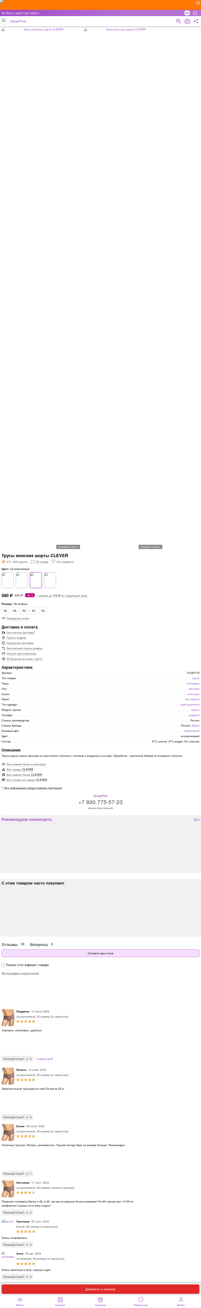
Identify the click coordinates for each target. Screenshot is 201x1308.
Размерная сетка (18, 618)
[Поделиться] (196, 21)
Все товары (20, 769)
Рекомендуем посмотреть (27, 819)
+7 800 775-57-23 (100, 802)
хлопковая (192, 683)
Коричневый (191, 731)
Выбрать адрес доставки (20, 13)
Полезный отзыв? (17, 1059)
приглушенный (189, 704)
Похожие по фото (68, 546)
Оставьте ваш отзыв (100, 953)
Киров (195, 725)
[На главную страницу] (5, 21)
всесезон (193, 694)
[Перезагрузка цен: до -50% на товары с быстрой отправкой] (100, 5)
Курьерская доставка (20, 643)
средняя (194, 715)
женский (194, 689)
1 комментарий (44, 1059)
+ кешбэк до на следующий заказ (62, 595)
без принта (192, 699)
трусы (195, 678)
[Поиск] (179, 21)
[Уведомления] (196, 13)
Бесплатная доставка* (21, 632)
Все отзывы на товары (27, 780)
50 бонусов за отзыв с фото (24, 659)
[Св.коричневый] (36, 580)
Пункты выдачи (16, 637)
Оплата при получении (21, 653)
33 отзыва (42, 562)
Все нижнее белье (24, 775)
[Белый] (8, 580)
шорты (195, 710)
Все (196, 820)
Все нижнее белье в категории (26, 764)
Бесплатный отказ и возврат (25, 648)
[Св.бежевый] (22, 580)
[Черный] (50, 580)
